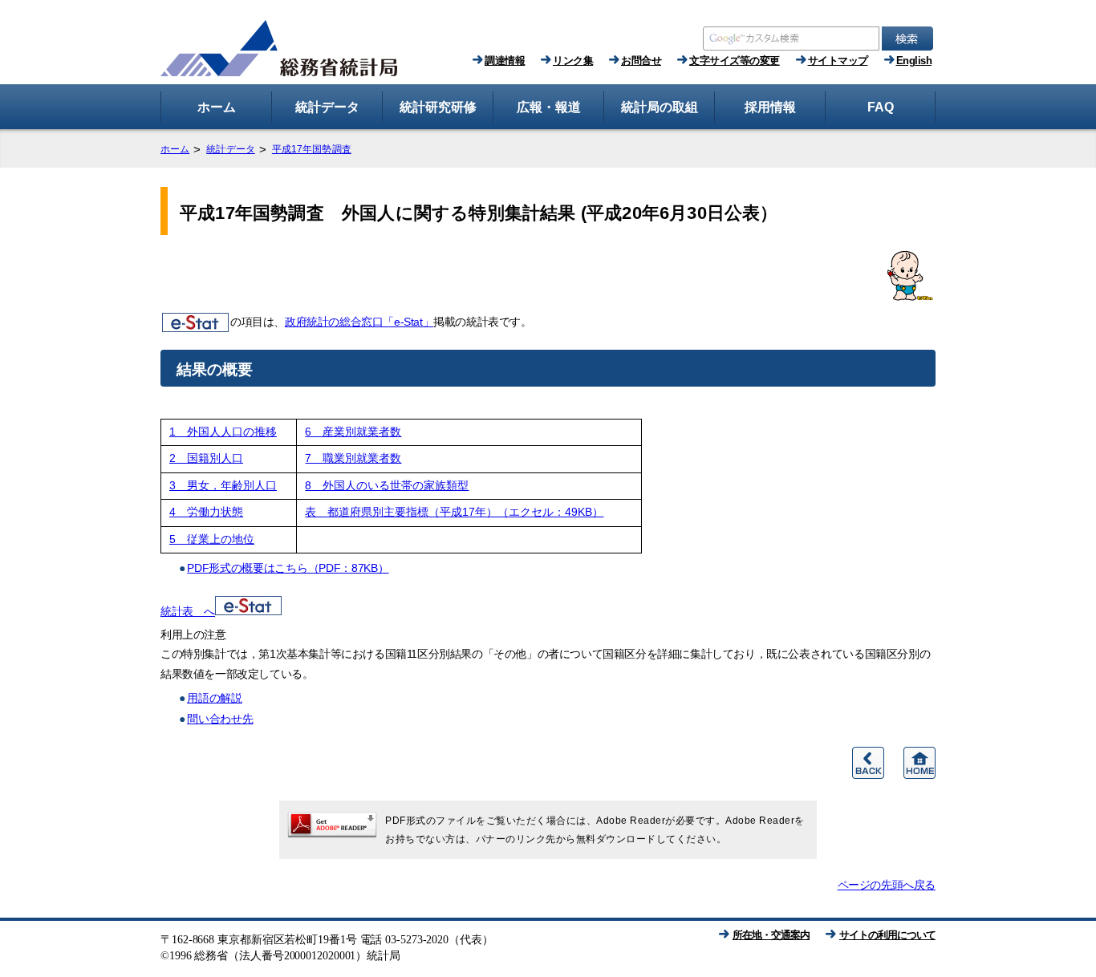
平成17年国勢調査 (311, 149)
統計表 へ (187, 611)
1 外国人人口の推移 (223, 432)
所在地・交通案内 (771, 935)
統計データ (230, 149)
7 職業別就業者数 (353, 458)
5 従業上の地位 (211, 539)
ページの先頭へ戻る (887, 884)
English (914, 61)
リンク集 (573, 61)
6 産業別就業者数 (353, 432)
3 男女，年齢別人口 (223, 486)
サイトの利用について (887, 935)
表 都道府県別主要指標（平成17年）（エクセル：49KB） (454, 512)
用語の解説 (214, 697)
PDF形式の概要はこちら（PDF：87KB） (287, 567)
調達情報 (505, 61)
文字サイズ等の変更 (734, 61)
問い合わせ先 (220, 718)
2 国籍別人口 (206, 458)
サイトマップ (838, 61)
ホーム (174, 149)
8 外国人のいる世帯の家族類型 (387, 486)
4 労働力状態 (206, 512)
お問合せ (641, 61)
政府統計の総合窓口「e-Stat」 (359, 321)
